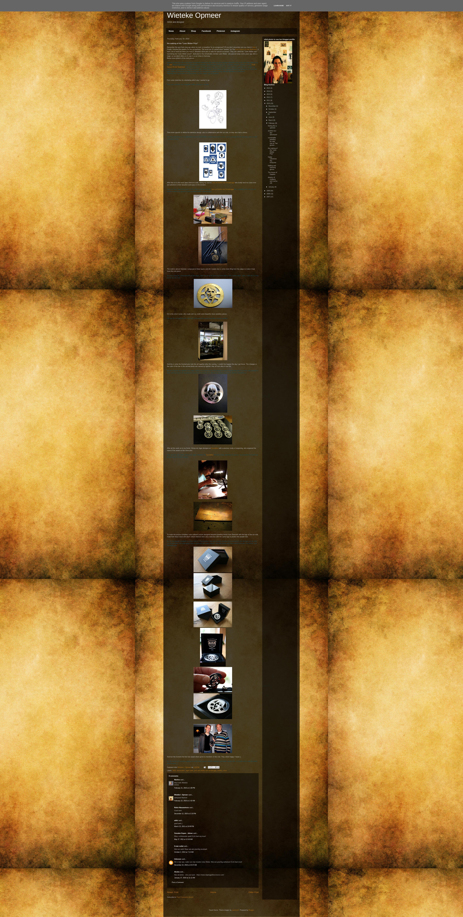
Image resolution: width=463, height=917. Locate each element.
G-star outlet (178, 846)
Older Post (253, 892)
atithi (176, 820)
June (270, 117)
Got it (289, 6)
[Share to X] (213, 767)
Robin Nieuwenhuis (181, 807)
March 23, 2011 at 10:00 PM (184, 826)
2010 (174, 770)
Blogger (251, 910)
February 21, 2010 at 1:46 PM (184, 788)
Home (213, 892)
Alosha (176, 872)
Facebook (206, 31)
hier (171, 65)
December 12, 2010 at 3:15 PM (185, 813)
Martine (177, 780)
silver (225, 770)
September (272, 112)
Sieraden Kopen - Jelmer (183, 833)
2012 (268, 97)
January (272, 187)
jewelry (219, 770)
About (182, 31)
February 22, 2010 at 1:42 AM (184, 801)
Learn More (279, 6)
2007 (268, 197)
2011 (268, 100)
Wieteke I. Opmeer (181, 795)
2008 (268, 194)
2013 (268, 94)
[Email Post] (204, 767)
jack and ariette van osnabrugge (205, 770)
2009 (268, 191)
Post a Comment (178, 882)
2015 (268, 88)
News (171, 31)
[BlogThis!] (211, 767)
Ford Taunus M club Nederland (246, 49)
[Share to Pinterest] (218, 767)
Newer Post (172, 892)
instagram (235, 31)
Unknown (177, 859)
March (271, 120)
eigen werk (189, 770)
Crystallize (214, 448)
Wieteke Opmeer (194, 15)
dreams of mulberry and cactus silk (272, 180)
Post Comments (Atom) (185, 897)
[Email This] (209, 767)
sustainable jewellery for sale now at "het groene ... (273, 141)
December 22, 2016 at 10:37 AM (185, 865)
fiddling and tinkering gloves (272, 167)
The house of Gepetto (272, 173)
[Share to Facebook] (216, 767)
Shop (193, 31)
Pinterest (221, 31)
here (254, 47)
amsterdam (181, 770)
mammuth (235, 910)
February (272, 123)
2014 (268, 91)
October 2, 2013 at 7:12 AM (184, 852)
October (272, 109)
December (272, 106)
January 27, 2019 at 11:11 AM (184, 878)
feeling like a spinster (272, 127)
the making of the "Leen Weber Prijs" (272, 151)
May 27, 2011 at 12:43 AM (183, 839)
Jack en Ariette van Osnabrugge (223, 183)
